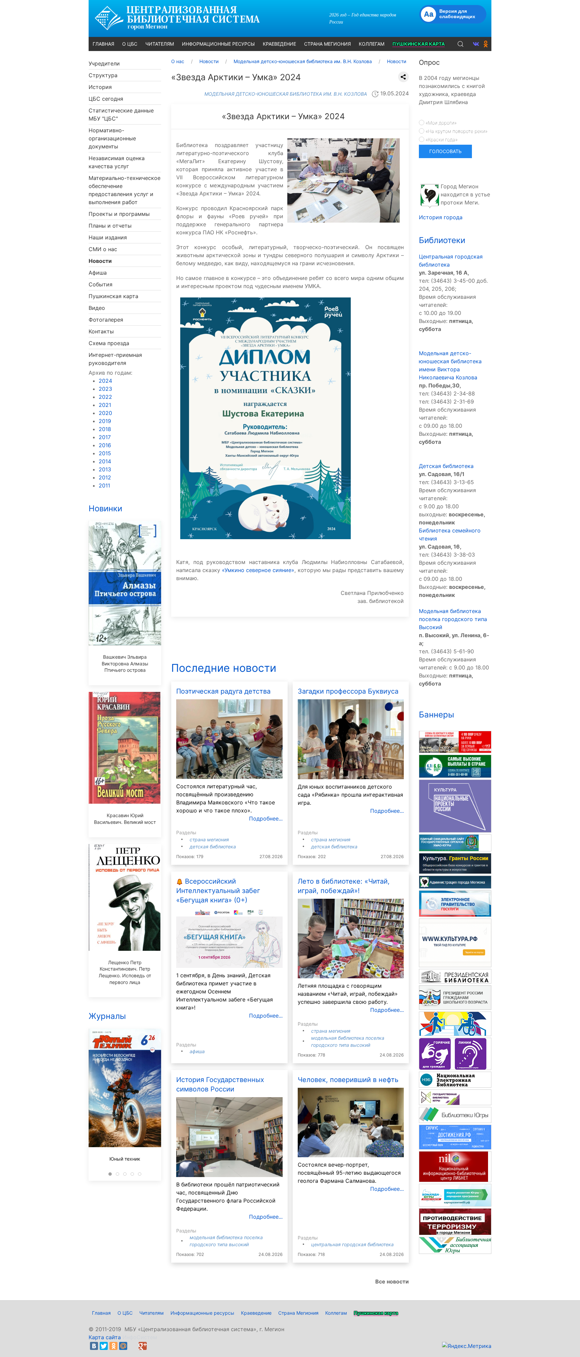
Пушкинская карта (113, 296)
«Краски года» (440, 139)
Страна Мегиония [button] (327, 44)
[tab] (110, 1174)
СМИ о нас (103, 249)
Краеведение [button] (279, 44)
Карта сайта (105, 1337)
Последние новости (223, 667)
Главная (101, 1313)
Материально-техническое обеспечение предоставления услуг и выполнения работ (124, 190)
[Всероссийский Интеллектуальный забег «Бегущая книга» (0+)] (229, 937)
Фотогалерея (106, 319)
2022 (105, 396)
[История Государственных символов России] (229, 1136)
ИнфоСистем (140, 1337)
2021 (105, 405)
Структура (103, 75)
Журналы (107, 1016)
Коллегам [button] (371, 44)
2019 (105, 421)
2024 (105, 380)
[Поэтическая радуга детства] (229, 738)
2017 (105, 437)
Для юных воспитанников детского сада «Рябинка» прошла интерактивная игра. (350, 794)
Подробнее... (266, 818)
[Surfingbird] (152, 1346)
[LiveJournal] (133, 1346)
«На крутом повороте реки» (455, 131)
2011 (104, 485)
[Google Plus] (143, 1346)
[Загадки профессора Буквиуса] (351, 738)
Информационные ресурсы (202, 1313)
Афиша (98, 272)
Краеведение (256, 1313)
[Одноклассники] (113, 1346)
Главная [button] (103, 44)
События (100, 284)
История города (441, 217)
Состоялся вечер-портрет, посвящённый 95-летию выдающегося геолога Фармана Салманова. (349, 1172)
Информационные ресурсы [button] (218, 44)
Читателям (151, 1313)
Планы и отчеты (110, 225)
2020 (105, 413)
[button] (460, 44)
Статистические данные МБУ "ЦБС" (121, 114)
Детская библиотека (213, 846)
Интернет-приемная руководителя (115, 359)
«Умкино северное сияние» (258, 570)
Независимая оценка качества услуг (117, 162)
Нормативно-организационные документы (112, 138)
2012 (105, 477)
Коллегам (336, 1313)
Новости (100, 261)
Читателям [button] (159, 44)
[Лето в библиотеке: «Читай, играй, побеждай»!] (351, 938)
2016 (105, 445)
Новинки (105, 508)
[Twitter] (104, 1346)
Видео (97, 308)
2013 (105, 469)
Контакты (101, 331)
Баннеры (436, 714)
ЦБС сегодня (106, 98)
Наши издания (108, 237)
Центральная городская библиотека (352, 1244)
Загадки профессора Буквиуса (348, 691)
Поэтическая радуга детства (223, 691)
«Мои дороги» (440, 123)
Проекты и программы (119, 213)
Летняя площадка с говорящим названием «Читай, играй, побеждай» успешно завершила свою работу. (348, 993)
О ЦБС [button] (129, 44)
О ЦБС (125, 1313)
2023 (105, 388)
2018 (105, 429)
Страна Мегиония (209, 839)
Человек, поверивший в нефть (348, 1080)
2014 (105, 461)
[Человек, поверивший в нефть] (351, 1122)
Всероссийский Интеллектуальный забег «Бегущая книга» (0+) (218, 890)
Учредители (104, 63)
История (100, 87)
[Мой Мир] (123, 1346)
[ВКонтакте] (94, 1346)
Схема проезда (109, 343)
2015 (105, 453)
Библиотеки (442, 240)
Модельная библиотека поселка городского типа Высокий (453, 619)
